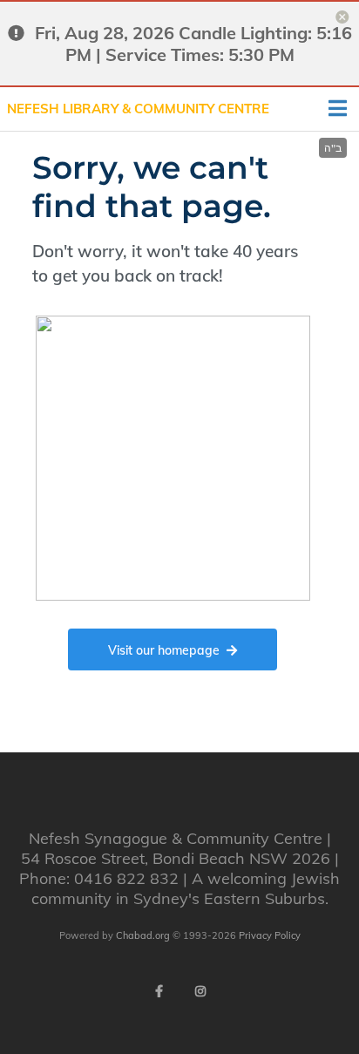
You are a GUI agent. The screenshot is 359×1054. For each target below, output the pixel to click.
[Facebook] (158, 991)
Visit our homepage (164, 650)
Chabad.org (143, 935)
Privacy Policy (270, 935)
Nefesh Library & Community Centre (138, 108)
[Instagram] (200, 991)
